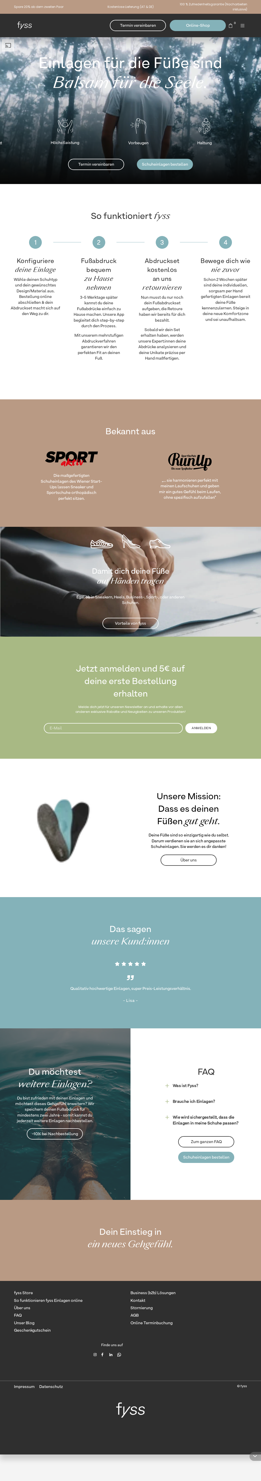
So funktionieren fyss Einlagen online (48, 1300)
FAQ (18, 1315)
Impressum (24, 1386)
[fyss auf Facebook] (104, 1354)
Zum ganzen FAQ (206, 1141)
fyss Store (23, 1292)
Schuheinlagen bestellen (165, 164)
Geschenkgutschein (32, 1330)
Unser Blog (24, 1322)
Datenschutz (51, 1386)
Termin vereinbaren (138, 25)
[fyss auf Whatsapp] (119, 1354)
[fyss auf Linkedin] (111, 1354)
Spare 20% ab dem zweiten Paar (38, 7)
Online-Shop (198, 25)
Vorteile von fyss (130, 623)
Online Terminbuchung (151, 1322)
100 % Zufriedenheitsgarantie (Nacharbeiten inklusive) (213, 6)
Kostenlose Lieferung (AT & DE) (131, 7)
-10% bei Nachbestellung (55, 1133)
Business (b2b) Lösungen (153, 1292)
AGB (134, 1315)
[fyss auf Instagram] (96, 1354)
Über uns (188, 860)
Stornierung (141, 1307)
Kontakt (137, 1300)
